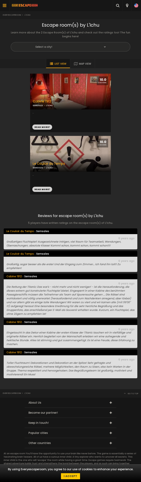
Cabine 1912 (42, 101)
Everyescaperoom (12, 15)
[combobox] (127, 5)
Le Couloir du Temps (49, 164)
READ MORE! (42, 127)
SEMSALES (38, 105)
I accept (70, 476)
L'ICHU (49, 105)
